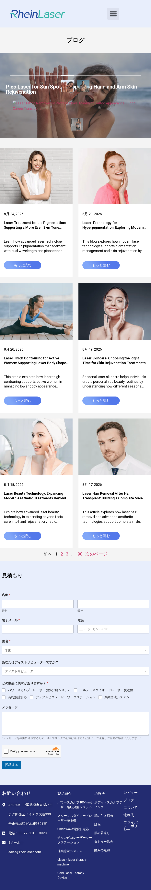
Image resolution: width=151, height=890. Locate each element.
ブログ (128, 800)
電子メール (11, 620)
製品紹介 (64, 793)
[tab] (67, 87)
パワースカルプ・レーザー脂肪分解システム (39, 690)
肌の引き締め (103, 816)
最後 (80, 610)
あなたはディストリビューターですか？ (30, 662)
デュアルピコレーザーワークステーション (65, 697)
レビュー (130, 792)
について (130, 807)
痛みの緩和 (102, 850)
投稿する (11, 765)
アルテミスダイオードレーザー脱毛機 (106, 690)
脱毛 (97, 824)
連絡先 (128, 815)
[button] (113, 14)
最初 (4, 610)
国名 (6, 641)
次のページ (96, 554)
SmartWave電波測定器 (73, 829)
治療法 (99, 793)
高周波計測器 (17, 697)
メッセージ (10, 707)
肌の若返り (102, 833)
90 (80, 554)
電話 (80, 620)
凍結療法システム (116, 697)
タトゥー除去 (103, 841)
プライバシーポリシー (130, 826)
